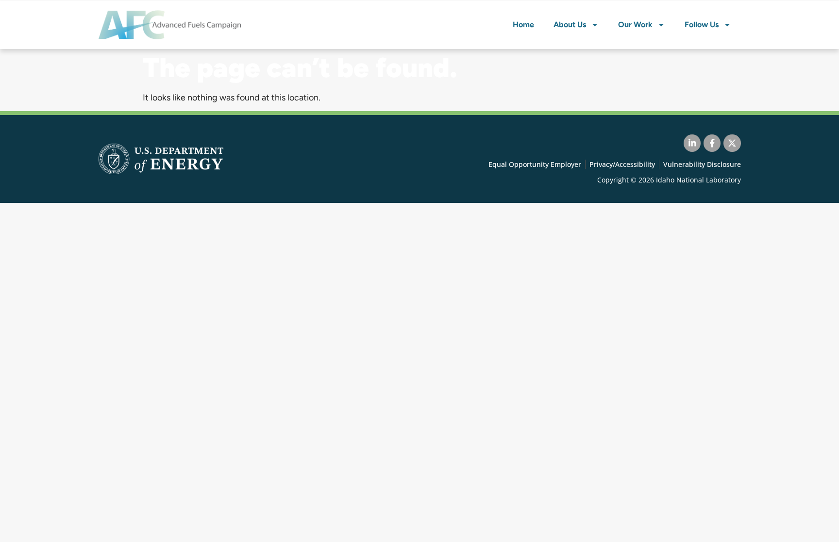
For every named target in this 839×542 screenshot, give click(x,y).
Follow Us (702, 24)
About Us (570, 24)
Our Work (635, 24)
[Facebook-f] (712, 142)
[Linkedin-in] (692, 142)
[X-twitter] (731, 142)
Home (523, 24)
